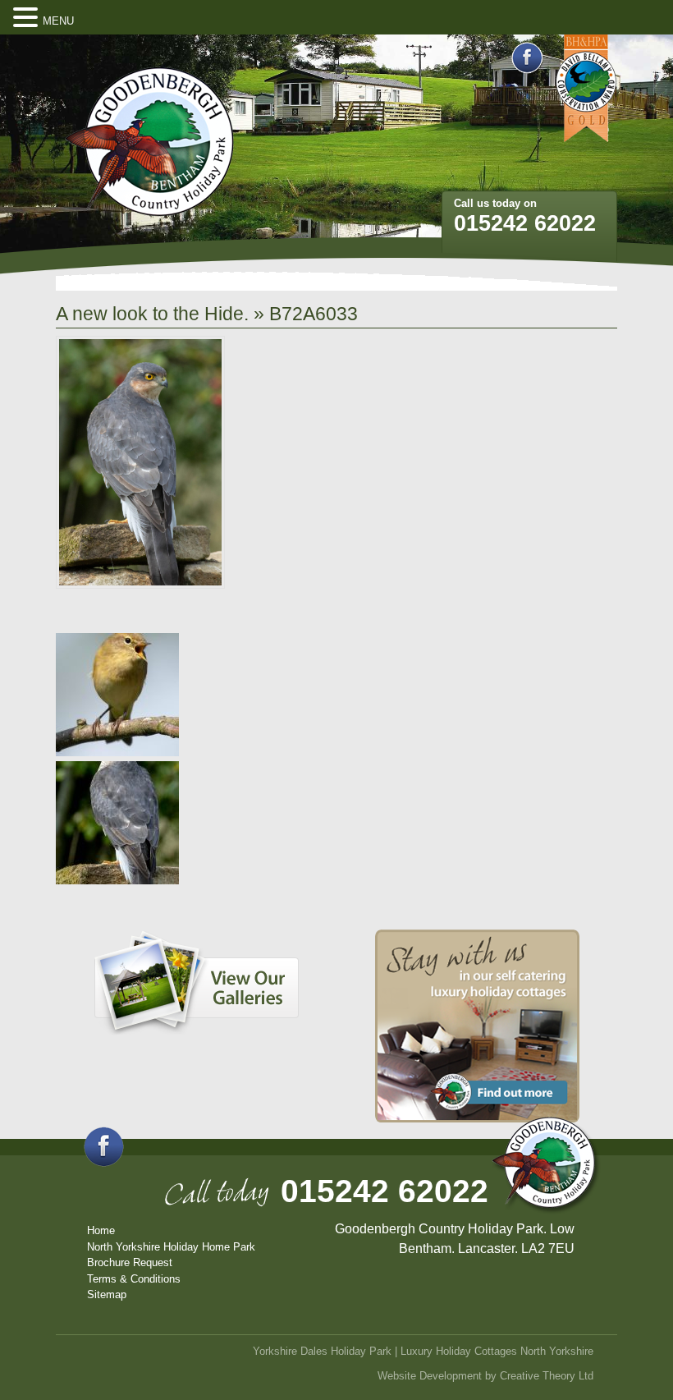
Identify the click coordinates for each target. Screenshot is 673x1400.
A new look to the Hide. (152, 313)
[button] (28, 18)
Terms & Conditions (134, 1279)
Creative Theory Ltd (546, 1376)
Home (101, 1230)
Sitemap (106, 1294)
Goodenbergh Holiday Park (149, 142)
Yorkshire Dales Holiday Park (322, 1351)
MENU (58, 21)
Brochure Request (129, 1262)
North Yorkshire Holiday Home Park (171, 1247)
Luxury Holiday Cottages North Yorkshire (497, 1351)
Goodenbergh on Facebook (527, 58)
